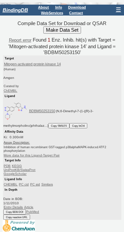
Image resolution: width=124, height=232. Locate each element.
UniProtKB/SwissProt (19, 170)
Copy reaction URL (16, 217)
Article (28, 207)
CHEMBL (11, 184)
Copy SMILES (59, 125)
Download (77, 7)
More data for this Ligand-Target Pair (32, 155)
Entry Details (13, 207)
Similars (47, 184)
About (43, 7)
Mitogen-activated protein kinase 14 (32, 64)
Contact (76, 13)
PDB (7, 166)
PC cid (24, 184)
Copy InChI (78, 125)
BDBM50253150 (42, 111)
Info (58, 7)
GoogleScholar (15, 174)
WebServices (52, 13)
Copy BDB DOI (14, 212)
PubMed (32, 212)
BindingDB (15, 10)
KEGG (17, 166)
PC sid (35, 184)
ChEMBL (10, 90)
